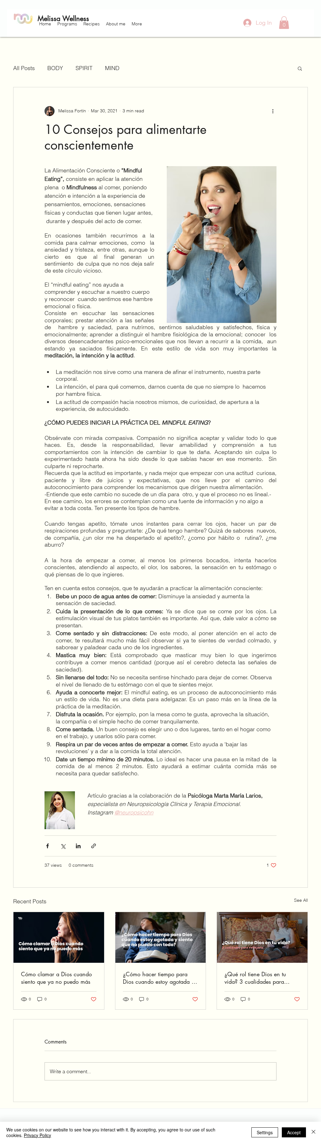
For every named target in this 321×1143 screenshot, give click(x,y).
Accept (294, 1132)
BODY (55, 68)
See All (301, 900)
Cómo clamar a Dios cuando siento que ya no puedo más (56, 977)
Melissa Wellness (63, 18)
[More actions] (272, 111)
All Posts (24, 68)
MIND (112, 68)
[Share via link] (94, 846)
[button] (67, 23)
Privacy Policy (37, 1135)
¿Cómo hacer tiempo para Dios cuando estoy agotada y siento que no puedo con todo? (158, 977)
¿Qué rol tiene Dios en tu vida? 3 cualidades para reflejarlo (255, 977)
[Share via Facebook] (47, 846)
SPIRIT (84, 68)
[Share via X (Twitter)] (63, 846)
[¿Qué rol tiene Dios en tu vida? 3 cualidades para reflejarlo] (262, 937)
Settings (265, 1132)
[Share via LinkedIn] (78, 846)
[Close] (313, 1132)
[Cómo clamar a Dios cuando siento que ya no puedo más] (58, 937)
